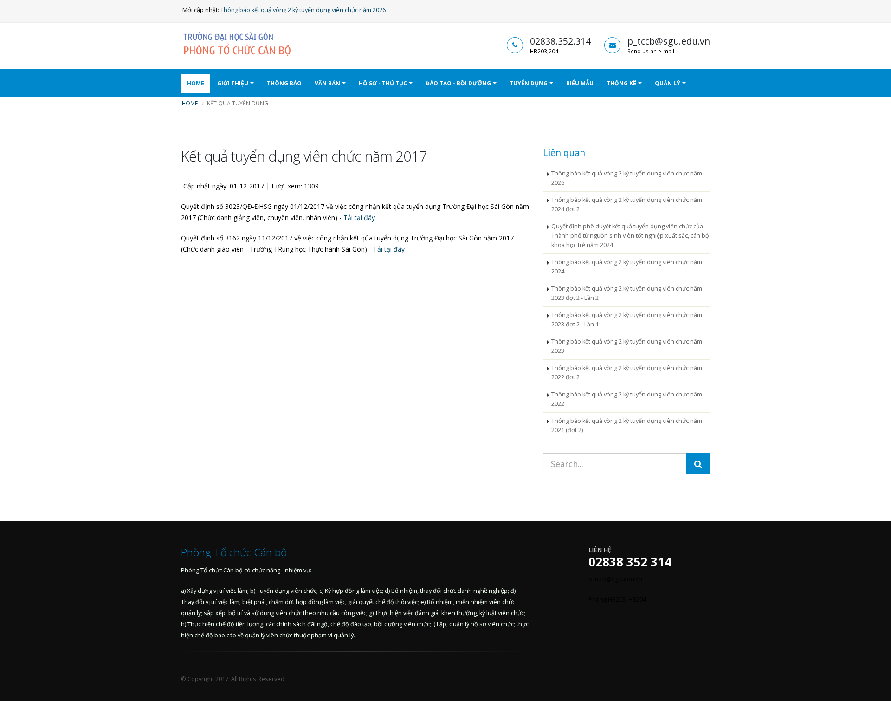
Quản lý (667, 83)
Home (195, 83)
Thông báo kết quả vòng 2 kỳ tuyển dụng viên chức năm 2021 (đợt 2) (626, 425)
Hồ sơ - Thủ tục (383, 83)
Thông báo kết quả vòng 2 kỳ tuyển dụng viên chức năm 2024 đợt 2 (626, 204)
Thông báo (284, 83)
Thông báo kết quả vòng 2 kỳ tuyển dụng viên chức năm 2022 (626, 399)
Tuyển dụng (529, 83)
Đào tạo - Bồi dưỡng (458, 83)
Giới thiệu (232, 83)
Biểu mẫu (580, 83)
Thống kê (621, 83)
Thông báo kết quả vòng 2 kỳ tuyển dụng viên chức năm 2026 (303, 10)
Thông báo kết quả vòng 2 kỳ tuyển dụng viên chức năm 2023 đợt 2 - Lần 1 (626, 319)
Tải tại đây (359, 217)
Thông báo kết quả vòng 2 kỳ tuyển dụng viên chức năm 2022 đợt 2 (626, 372)
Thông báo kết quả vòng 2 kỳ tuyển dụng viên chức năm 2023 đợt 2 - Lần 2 (626, 293)
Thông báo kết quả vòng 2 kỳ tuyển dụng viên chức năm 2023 (626, 346)
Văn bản (327, 83)
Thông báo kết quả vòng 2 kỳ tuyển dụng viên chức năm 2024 (626, 266)
